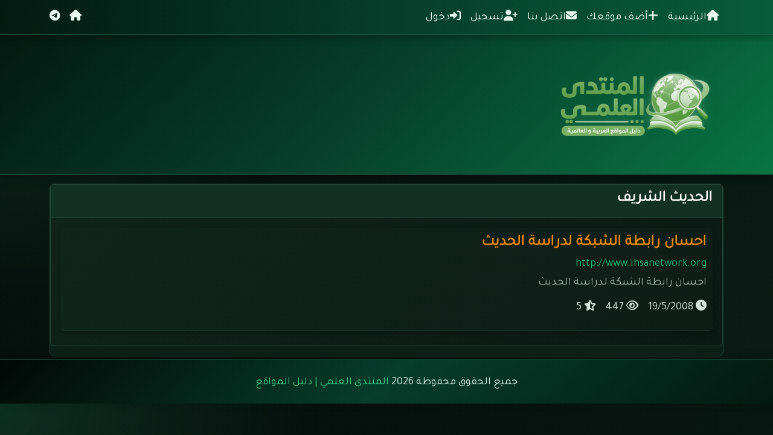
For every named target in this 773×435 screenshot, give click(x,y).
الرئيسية (687, 17)
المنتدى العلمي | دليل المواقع (322, 382)
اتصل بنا (546, 17)
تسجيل (487, 17)
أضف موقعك (617, 17)
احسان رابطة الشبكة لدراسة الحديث (594, 242)
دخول (438, 17)
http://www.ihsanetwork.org (641, 264)
